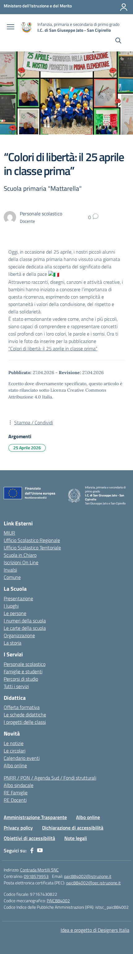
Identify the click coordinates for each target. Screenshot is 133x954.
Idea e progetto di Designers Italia (95, 930)
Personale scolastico (24, 664)
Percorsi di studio (21, 679)
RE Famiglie (16, 792)
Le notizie (14, 743)
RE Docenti (15, 800)
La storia (12, 642)
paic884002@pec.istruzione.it (93, 882)
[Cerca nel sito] (118, 41)
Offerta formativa (22, 707)
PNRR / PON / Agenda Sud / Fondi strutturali (50, 777)
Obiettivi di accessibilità (29, 838)
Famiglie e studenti (23, 671)
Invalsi (10, 569)
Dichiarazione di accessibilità (72, 827)
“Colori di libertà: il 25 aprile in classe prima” (52, 348)
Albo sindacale (18, 785)
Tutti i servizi (16, 686)
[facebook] (32, 850)
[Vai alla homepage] (26, 27)
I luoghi (11, 606)
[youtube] (40, 850)
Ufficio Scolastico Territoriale (32, 547)
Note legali (75, 838)
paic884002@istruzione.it (87, 876)
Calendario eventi (22, 758)
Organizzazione (19, 635)
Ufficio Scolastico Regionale (32, 540)
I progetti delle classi (25, 722)
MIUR (9, 532)
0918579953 (36, 876)
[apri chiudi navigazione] (10, 27)
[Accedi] (123, 7)
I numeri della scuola (25, 620)
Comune (12, 577)
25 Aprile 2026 (27, 447)
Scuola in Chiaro (20, 555)
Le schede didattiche (25, 714)
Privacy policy (18, 827)
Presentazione (18, 598)
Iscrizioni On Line (21, 562)
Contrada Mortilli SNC (39, 869)
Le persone (15, 613)
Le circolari (14, 750)
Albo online (15, 765)
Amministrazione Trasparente (35, 817)
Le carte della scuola (25, 628)
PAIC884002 (58, 900)
